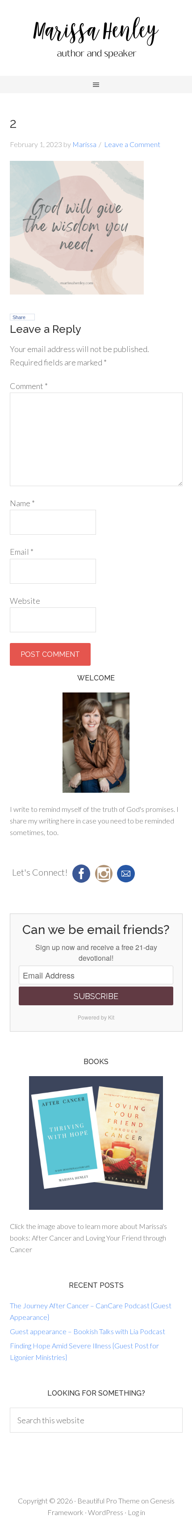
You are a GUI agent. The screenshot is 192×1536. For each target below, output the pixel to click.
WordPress (105, 1512)
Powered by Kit (96, 1017)
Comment (29, 386)
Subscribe (96, 996)
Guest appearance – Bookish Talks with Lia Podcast (87, 1331)
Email (21, 552)
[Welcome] (96, 742)
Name (22, 503)
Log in (136, 1512)
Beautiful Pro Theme (108, 1500)
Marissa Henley (96, 40)
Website (25, 601)
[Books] (96, 1143)
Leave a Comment (132, 144)
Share (19, 317)
